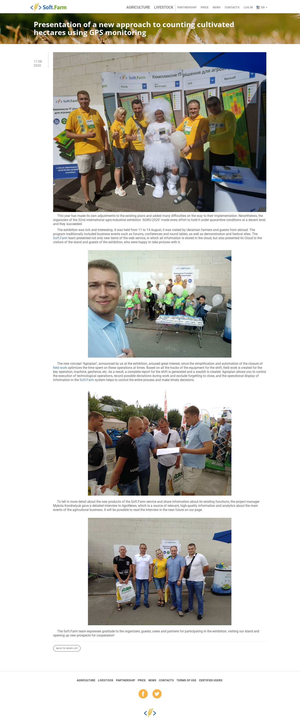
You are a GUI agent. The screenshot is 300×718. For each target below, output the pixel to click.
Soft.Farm (51, 7)
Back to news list (67, 648)
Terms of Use (186, 680)
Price (205, 7)
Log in (248, 7)
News (217, 7)
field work (60, 368)
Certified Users (210, 680)
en (263, 7)
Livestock (163, 7)
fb (143, 694)
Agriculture (138, 7)
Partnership (187, 7)
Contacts (232, 7)
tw (157, 694)
